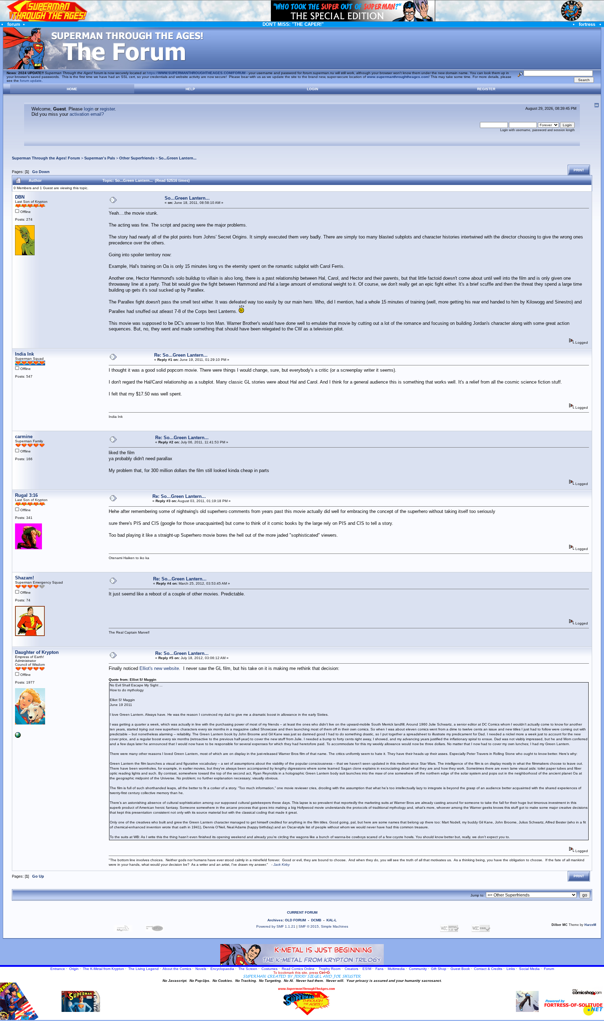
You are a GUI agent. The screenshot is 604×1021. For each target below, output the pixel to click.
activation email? (87, 114)
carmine (24, 436)
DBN (19, 197)
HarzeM (590, 925)
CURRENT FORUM (302, 912)
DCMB (316, 920)
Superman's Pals (99, 158)
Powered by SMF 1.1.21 (275, 926)
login (88, 109)
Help (190, 89)
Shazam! (24, 577)
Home (72, 89)
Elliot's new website (159, 668)
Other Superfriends (136, 158)
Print (579, 170)
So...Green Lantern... (177, 158)
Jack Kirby (281, 864)
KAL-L (331, 920)
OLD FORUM (295, 920)
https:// (196, 73)
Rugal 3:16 (26, 495)
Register (486, 89)
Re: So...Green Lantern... (181, 355)
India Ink (24, 354)
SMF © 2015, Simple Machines (323, 926)
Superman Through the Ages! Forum (46, 158)
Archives (275, 920)
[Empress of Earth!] (18, 736)
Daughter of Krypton (37, 652)
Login (312, 89)
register (107, 109)
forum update (31, 81)
